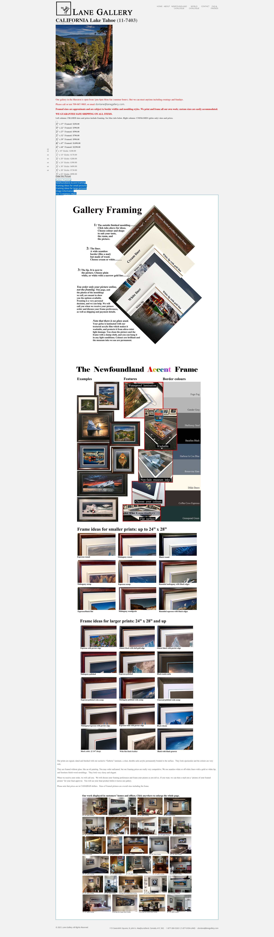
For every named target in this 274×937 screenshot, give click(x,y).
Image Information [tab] (64, 191)
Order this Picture (63, 176)
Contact (205, 6)
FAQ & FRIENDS (214, 7)
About (167, 6)
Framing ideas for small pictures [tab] (71, 185)
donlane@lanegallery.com (109, 104)
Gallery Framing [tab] (63, 180)
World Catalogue (194, 7)
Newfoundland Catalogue (179, 7)
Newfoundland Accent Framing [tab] (70, 182)
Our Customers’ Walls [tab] (66, 193)
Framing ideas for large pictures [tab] (71, 188)
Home (159, 6)
